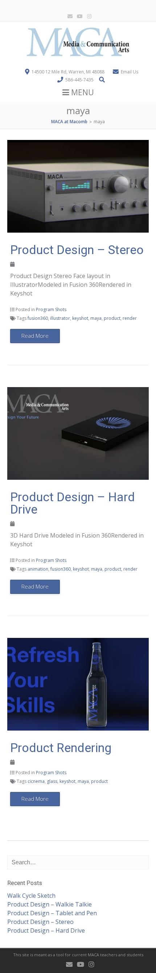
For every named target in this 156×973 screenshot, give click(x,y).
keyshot (80, 318)
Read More (35, 335)
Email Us (129, 72)
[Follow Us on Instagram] (87, 16)
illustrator (60, 318)
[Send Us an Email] (68, 16)
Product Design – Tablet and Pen (52, 913)
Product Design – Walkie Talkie (49, 904)
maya (96, 318)
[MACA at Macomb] (78, 60)
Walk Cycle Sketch (31, 896)
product (112, 318)
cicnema (36, 781)
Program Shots (51, 309)
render (130, 318)
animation (38, 569)
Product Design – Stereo (77, 249)
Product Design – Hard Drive (72, 503)
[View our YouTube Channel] (78, 16)
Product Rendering (60, 747)
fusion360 (38, 318)
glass (52, 781)
